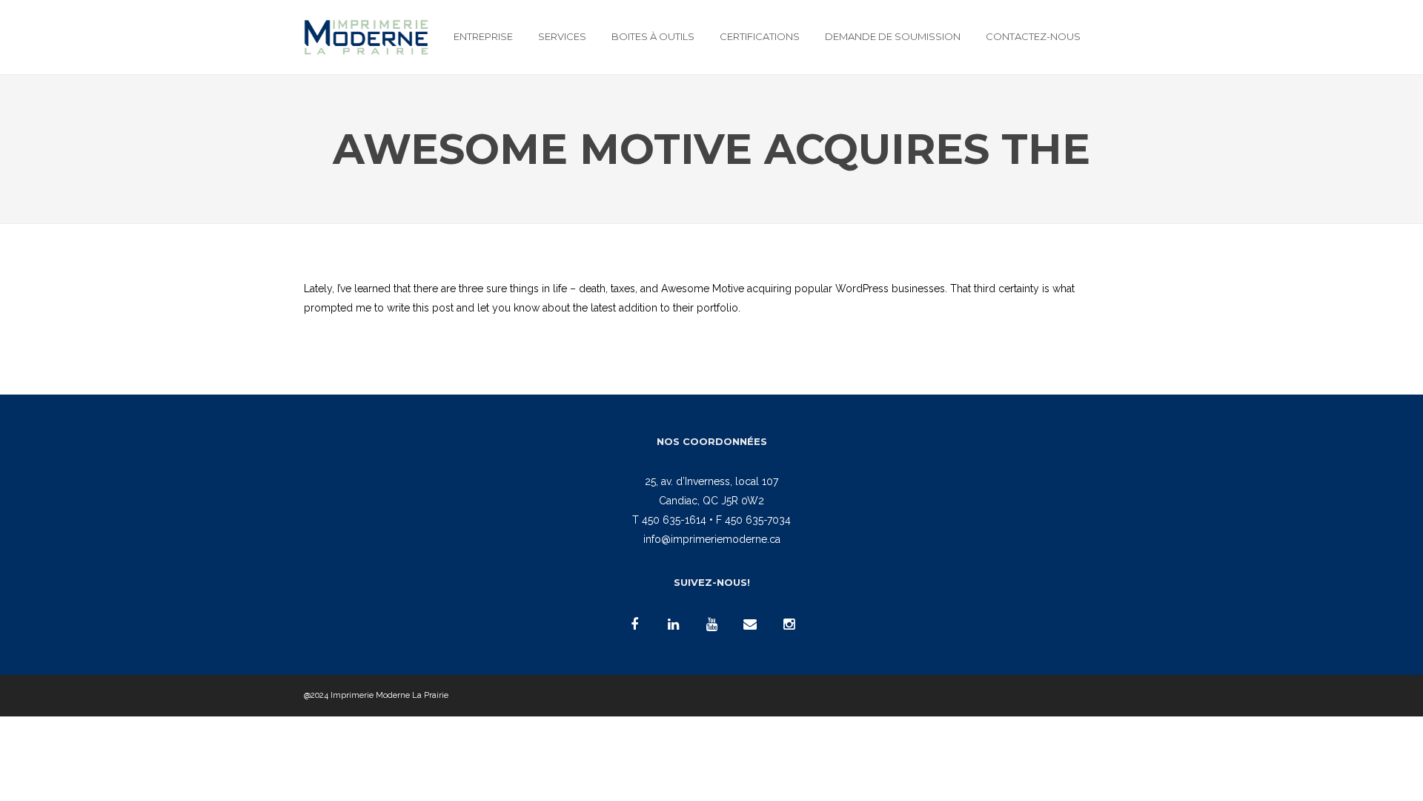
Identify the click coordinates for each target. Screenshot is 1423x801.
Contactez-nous (1033, 36)
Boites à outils (652, 36)
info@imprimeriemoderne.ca (711, 539)
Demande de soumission (893, 36)
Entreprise (483, 36)
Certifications (760, 36)
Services (562, 36)
